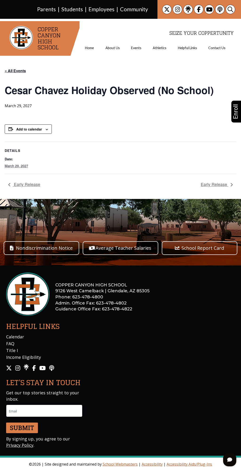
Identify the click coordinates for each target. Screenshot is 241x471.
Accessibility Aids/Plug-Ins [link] (189, 464)
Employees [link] (101, 9)
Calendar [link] (15, 337)
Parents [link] (46, 9)
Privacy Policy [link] (19, 445)
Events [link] (136, 48)
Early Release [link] (26, 184)
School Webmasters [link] (120, 464)
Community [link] (134, 9)
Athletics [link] (159, 48)
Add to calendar (29, 129)
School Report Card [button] (202, 248)
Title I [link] (12, 350)
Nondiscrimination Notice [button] (44, 248)
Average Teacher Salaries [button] (123, 248)
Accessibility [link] (152, 464)
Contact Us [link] (216, 48)
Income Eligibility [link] (23, 357)
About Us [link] (112, 48)
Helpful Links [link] (187, 48)
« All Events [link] (15, 70)
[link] (167, 9)
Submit (22, 428)
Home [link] (89, 48)
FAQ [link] (10, 343)
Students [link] (72, 9)
